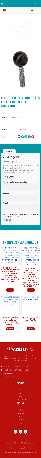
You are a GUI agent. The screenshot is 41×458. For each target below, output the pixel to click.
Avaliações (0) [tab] (9, 151)
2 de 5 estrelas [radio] (5, 178)
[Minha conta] (38, 3)
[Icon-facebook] (15, 432)
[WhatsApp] (35, 3)
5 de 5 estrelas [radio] (11, 178)
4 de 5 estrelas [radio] (9, 178)
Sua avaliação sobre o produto (15, 182)
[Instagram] (20, 432)
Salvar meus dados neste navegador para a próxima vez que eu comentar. (20, 215)
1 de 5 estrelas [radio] (4, 178)
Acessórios (15, 36)
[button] (4, 10)
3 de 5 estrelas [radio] (7, 178)
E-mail (6, 203)
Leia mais (10, 289)
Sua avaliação (9, 176)
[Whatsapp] (25, 432)
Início (3, 36)
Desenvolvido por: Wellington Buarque (20, 443)
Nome (6, 194)
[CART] (37, 10)
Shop (8, 36)
